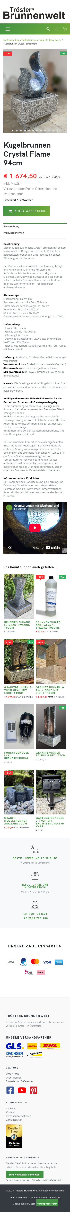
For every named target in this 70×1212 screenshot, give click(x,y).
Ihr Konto (11, 1108)
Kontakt (10, 1112)
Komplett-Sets (46, 39)
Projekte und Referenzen (19, 1081)
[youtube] (23, 1090)
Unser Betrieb (14, 1077)
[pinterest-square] (34, 1090)
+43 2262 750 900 (35, 918)
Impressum (54, 1197)
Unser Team (13, 1073)
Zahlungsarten (14, 1119)
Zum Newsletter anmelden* (25, 1174)
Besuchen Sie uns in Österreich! (35, 886)
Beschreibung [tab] (11, 226)
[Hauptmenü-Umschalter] (7, 29)
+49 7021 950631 (34, 913)
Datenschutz (23, 1197)
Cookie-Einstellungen (24, 1203)
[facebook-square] (11, 1090)
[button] (48, 29)
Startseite (8, 39)
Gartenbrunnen (29, 39)
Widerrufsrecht (39, 1197)
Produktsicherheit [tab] (13, 232)
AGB (12, 1197)
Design (58, 39)
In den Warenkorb (29, 210)
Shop (17, 39)
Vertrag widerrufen (47, 1203)
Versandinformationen (18, 1116)
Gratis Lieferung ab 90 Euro (35, 858)
